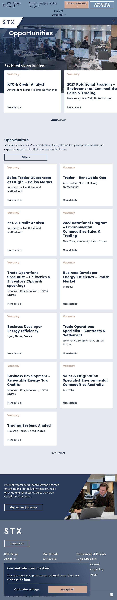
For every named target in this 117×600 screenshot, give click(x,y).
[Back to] (12, 533)
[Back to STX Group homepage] (8, 22)
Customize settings (26, 589)
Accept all (67, 589)
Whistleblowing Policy (89, 569)
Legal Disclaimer (86, 559)
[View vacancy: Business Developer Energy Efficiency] (30, 336)
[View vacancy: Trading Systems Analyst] (30, 428)
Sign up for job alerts (24, 507)
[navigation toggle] (113, 21)
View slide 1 (54, 120)
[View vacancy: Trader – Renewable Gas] (86, 185)
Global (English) (76, 3)
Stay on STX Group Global (102, 5)
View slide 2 (60, 120)
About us (9, 559)
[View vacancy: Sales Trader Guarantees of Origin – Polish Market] (30, 185)
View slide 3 (64, 120)
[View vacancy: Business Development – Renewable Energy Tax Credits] (30, 385)
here (27, 579)
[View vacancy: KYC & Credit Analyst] (32, 91)
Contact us (17, 543)
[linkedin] (111, 595)
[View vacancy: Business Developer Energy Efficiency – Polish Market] (86, 284)
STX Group (50, 559)
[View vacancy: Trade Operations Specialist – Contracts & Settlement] (86, 336)
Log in (57, 11)
